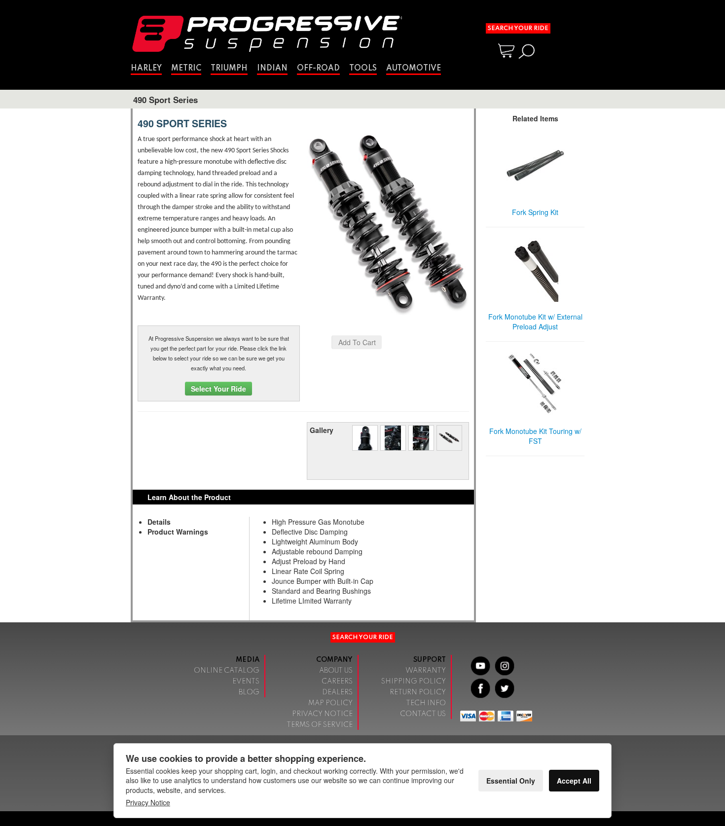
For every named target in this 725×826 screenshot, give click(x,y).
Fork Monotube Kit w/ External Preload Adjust (535, 321)
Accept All (574, 781)
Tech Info (426, 703)
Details (159, 522)
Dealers (337, 692)
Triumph (229, 68)
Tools (363, 68)
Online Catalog (226, 670)
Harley (146, 68)
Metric (186, 68)
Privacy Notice (322, 714)
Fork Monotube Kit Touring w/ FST (535, 436)
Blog (249, 692)
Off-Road (318, 68)
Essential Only (510, 781)
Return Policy (418, 692)
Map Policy (330, 703)
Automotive (413, 68)
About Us (336, 670)
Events (245, 681)
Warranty (425, 670)
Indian (272, 68)
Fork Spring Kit (535, 212)
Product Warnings (177, 532)
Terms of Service (320, 724)
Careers (337, 681)
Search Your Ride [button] (518, 28)
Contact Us (423, 714)
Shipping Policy (413, 681)
